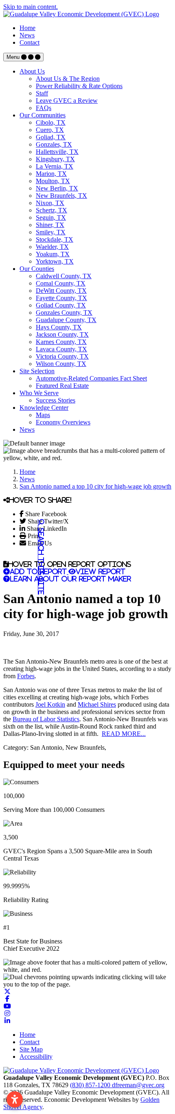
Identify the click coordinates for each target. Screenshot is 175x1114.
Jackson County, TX (62, 334)
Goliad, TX (51, 137)
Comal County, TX (60, 283)
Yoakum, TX (53, 254)
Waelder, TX (52, 246)
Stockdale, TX (54, 239)
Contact (29, 42)
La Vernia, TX (54, 166)
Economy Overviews (63, 422)
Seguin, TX (51, 217)
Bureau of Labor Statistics (46, 719)
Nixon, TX (50, 202)
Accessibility (36, 1056)
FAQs (43, 107)
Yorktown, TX (55, 261)
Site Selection (37, 371)
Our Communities (43, 115)
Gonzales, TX (54, 144)
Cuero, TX (50, 129)
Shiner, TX (50, 224)
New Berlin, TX (57, 188)
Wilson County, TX (61, 363)
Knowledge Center (44, 407)
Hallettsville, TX (57, 151)
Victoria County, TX (62, 356)
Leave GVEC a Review (67, 100)
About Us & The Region (68, 78)
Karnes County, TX (61, 341)
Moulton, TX (53, 180)
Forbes (26, 676)
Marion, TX (51, 173)
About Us (32, 71)
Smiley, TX (51, 232)
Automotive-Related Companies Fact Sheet (91, 378)
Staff (42, 93)
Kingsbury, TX (55, 159)
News (27, 35)
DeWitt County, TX (61, 290)
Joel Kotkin (50, 704)
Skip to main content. (30, 6)
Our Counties (37, 268)
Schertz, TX (51, 210)
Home (27, 27)
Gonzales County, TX (64, 312)
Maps (43, 414)
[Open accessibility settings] (15, 1099)
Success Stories (55, 400)
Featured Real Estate (62, 385)
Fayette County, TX (61, 297)
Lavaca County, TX (61, 349)
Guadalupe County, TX (66, 319)
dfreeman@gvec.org (138, 1085)
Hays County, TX (59, 327)
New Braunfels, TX (61, 195)
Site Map (31, 1049)
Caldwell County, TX (64, 276)
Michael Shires (97, 704)
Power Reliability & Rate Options (79, 85)
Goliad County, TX (61, 305)
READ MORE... (124, 733)
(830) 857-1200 (91, 1085)
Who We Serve (39, 392)
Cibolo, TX (51, 122)
